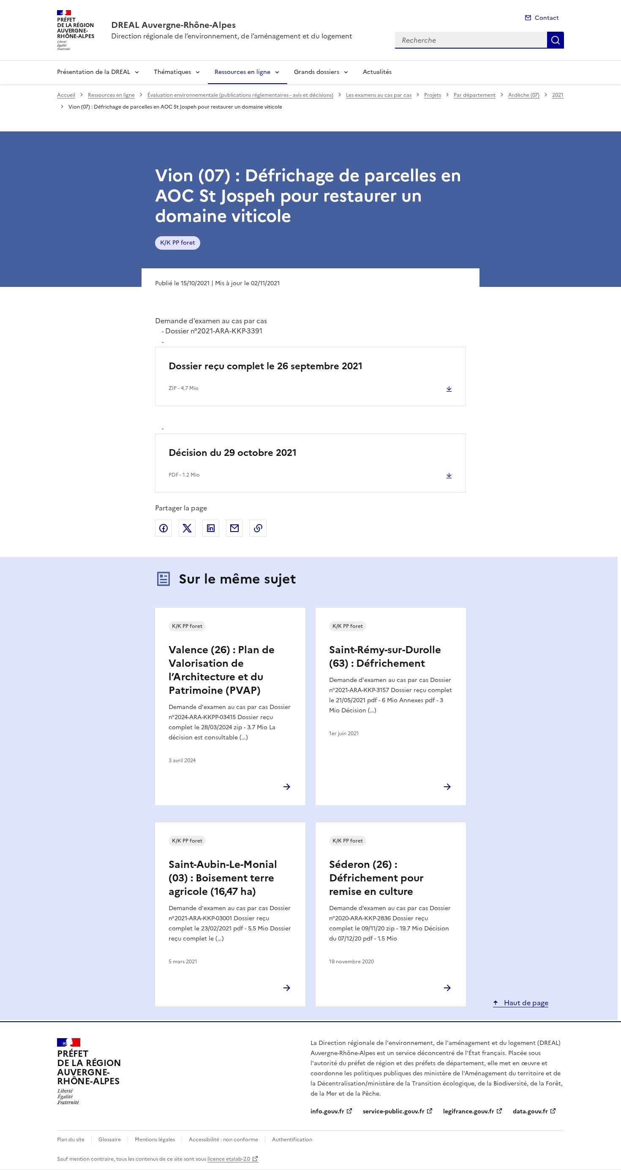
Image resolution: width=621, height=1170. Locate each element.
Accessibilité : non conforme (223, 1139)
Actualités (377, 72)
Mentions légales (155, 1139)
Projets (432, 95)
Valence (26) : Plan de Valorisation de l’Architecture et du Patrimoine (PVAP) (222, 670)
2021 (558, 95)
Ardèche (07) (523, 95)
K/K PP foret (177, 242)
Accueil (66, 95)
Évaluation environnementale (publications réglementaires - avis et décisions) (240, 95)
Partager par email (234, 528)
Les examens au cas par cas (378, 95)
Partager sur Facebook (163, 528)
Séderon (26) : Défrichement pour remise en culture (376, 878)
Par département (475, 95)
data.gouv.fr (530, 1111)
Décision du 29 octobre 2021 (233, 453)
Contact (547, 18)
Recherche (555, 40)
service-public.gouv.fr (394, 1111)
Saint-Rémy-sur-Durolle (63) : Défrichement (385, 656)
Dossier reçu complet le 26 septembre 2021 (265, 366)
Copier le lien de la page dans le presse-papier (258, 528)
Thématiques (172, 72)
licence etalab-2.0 (228, 1159)
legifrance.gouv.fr (468, 1111)
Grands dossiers (316, 72)
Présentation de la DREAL (93, 72)
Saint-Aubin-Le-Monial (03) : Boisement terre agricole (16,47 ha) (223, 878)
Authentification (292, 1139)
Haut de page (525, 1003)
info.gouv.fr (327, 1111)
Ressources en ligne (242, 72)
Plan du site (70, 1139)
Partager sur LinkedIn (210, 528)
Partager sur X (187, 528)
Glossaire (109, 1139)
